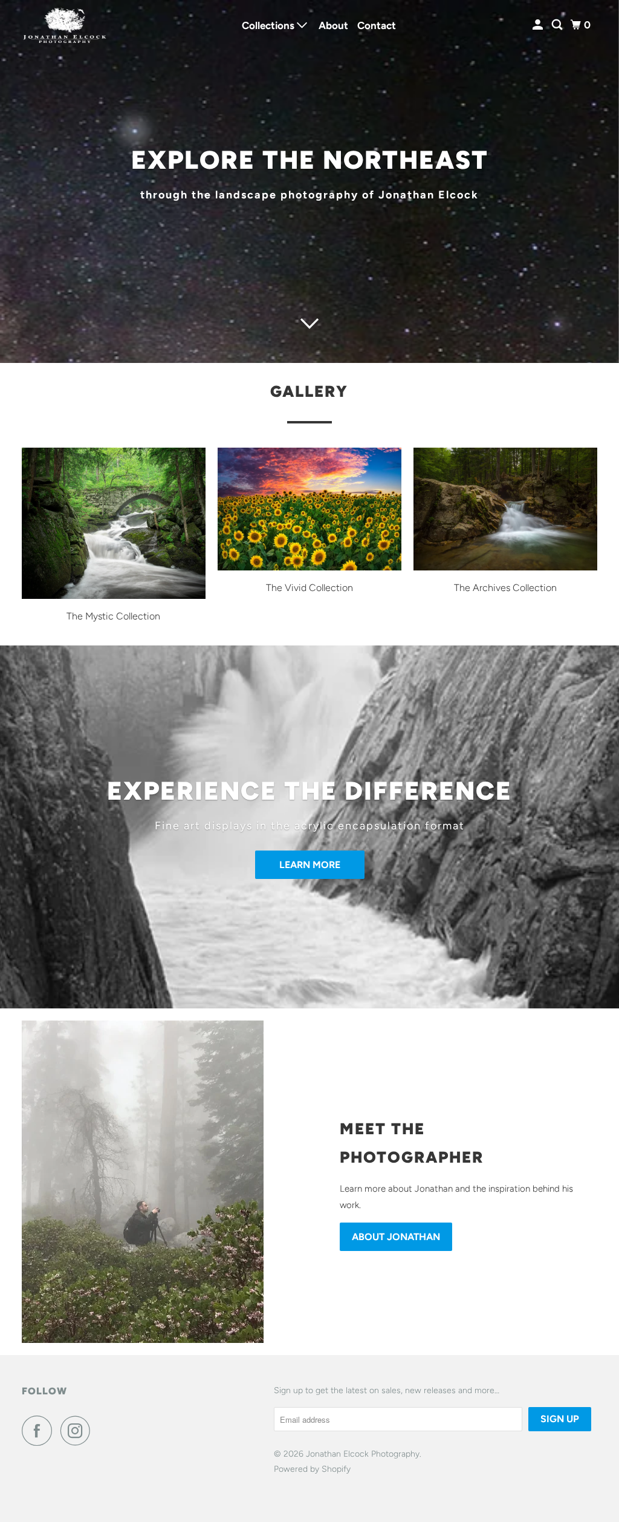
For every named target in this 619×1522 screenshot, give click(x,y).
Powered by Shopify (312, 1469)
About (333, 25)
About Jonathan (396, 1237)
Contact (376, 25)
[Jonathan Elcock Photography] (65, 25)
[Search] (557, 25)
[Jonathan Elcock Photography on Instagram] (78, 1431)
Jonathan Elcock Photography (363, 1454)
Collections (269, 25)
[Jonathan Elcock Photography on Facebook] (40, 1431)
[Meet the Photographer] (162, 1182)
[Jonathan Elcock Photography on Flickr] (102, 1431)
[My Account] (538, 25)
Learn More (309, 864)
